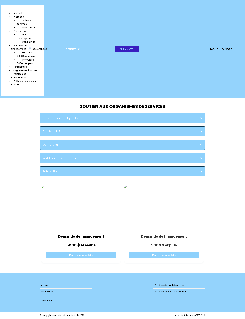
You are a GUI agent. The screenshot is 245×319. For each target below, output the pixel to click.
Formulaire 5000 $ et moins (26, 54)
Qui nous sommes (24, 22)
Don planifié (28, 42)
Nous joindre (47, 291)
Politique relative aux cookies (23, 82)
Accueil (45, 285)
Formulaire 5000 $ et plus (25, 61)
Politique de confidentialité (19, 75)
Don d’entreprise (24, 36)
